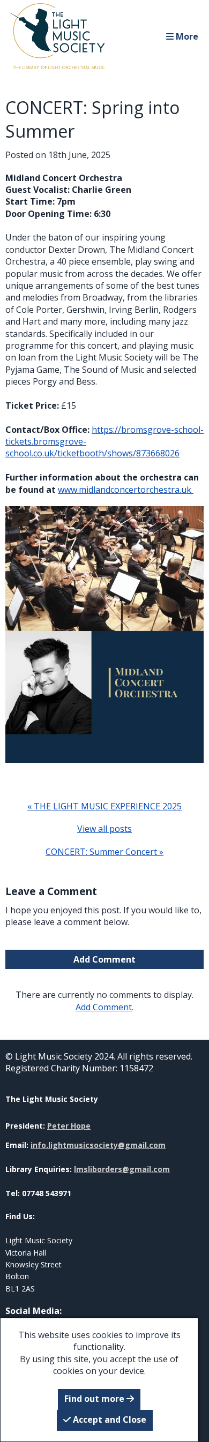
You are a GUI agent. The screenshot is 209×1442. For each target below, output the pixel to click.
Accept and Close (108, 1419)
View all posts (104, 829)
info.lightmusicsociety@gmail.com (98, 1145)
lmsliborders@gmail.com (122, 1169)
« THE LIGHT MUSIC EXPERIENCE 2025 (104, 806)
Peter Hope (69, 1126)
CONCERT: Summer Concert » (104, 852)
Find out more (95, 1399)
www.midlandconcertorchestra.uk (124, 489)
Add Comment (104, 959)
